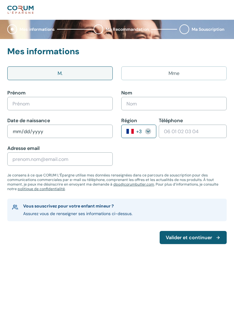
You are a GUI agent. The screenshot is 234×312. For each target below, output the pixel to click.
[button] (32, 29)
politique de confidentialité (41, 188)
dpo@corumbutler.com (133, 184)
